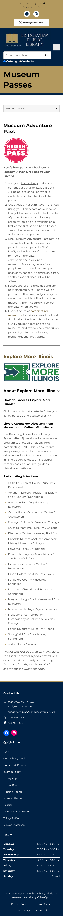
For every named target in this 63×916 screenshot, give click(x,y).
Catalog (11, 61)
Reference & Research (16, 811)
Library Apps (10, 778)
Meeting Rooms (12, 791)
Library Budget (12, 785)
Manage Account (33, 22)
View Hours (30, 7)
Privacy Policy (19, 904)
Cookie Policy (22, 910)
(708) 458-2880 (16, 717)
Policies (7, 804)
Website (28, 61)
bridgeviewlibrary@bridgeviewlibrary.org (32, 711)
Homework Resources (16, 765)
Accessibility (42, 910)
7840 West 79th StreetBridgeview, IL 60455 (21, 704)
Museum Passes (12, 798)
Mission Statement (14, 824)
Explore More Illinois (28, 356)
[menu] (31, 108)
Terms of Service (42, 904)
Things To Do (11, 818)
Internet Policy (12, 771)
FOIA (6, 751)
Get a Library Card (14, 758)
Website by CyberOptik (37, 897)
